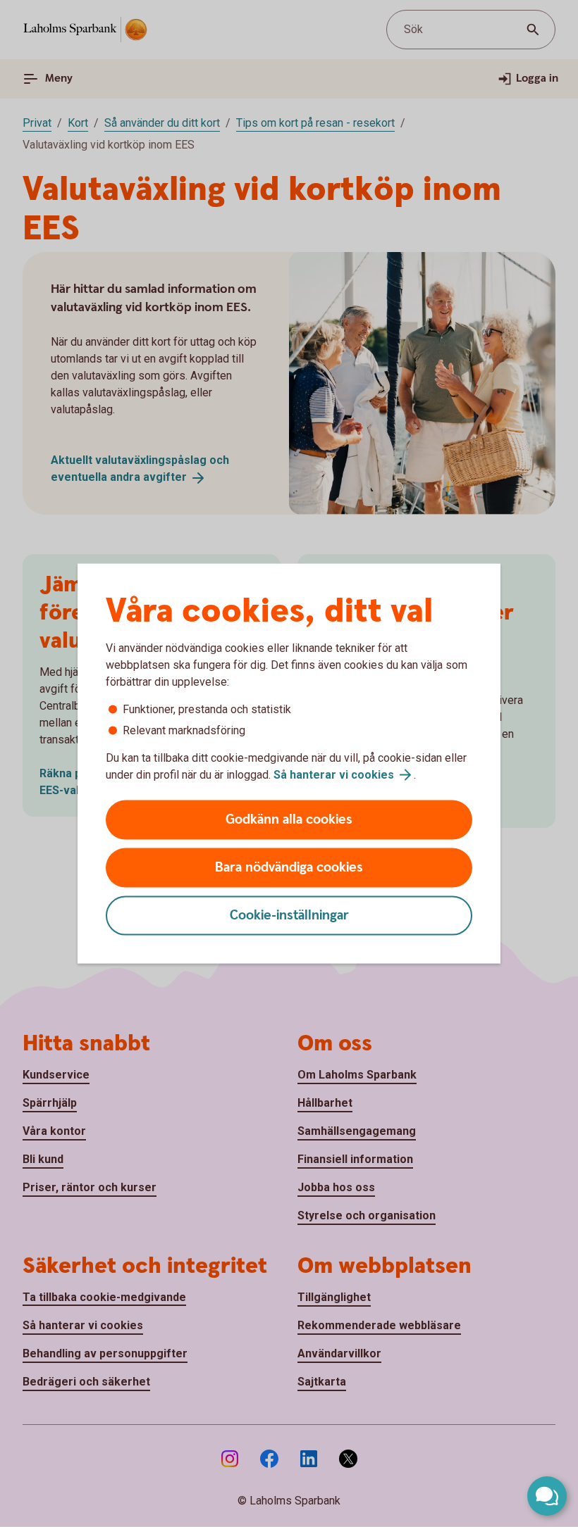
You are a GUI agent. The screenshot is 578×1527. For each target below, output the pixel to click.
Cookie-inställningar (289, 915)
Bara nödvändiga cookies (289, 867)
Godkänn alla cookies (289, 820)
